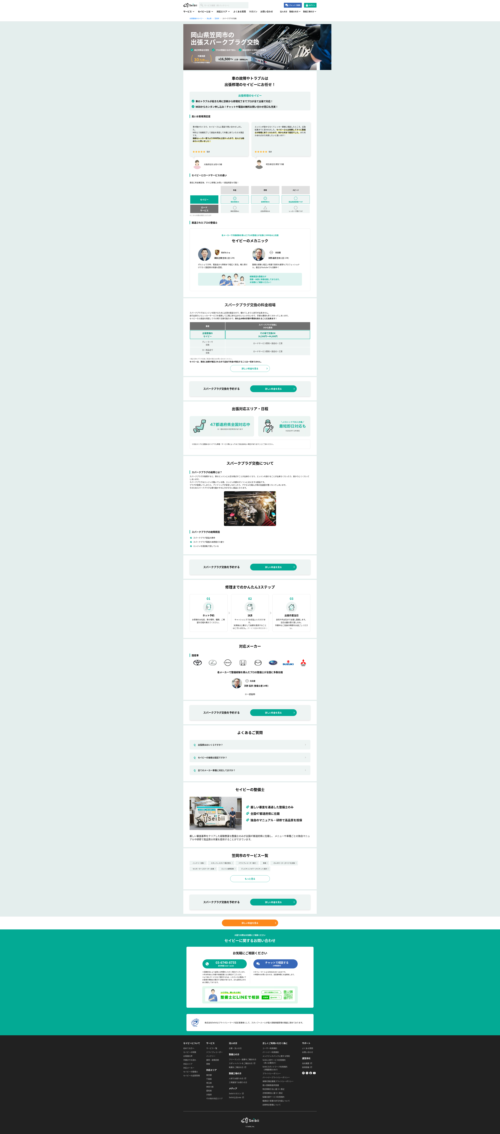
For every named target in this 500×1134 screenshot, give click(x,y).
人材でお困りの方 (236, 1078)
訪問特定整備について (271, 1104)
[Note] (303, 1073)
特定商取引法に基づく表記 (273, 1089)
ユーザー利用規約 (269, 1048)
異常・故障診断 (212, 1060)
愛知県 (209, 1090)
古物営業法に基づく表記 (272, 1093)
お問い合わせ (266, 11)
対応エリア (187, 1063)
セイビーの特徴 (189, 1052)
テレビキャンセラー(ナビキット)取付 (254, 869)
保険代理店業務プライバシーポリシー (277, 1081)
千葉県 (209, 1079)
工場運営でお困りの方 (238, 1082)
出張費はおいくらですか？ (208, 744)
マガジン (253, 11)
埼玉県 (209, 1082)
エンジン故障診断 (227, 869)
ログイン (312, 5)
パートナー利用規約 (270, 1052)
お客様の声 (187, 1056)
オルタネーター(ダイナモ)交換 (284, 863)
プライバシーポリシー (271, 1073)
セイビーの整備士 (190, 1071)
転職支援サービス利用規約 (273, 1097)
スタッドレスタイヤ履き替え (221, 863)
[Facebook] (310, 1073)
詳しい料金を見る (250, 368)
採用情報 (305, 1067)
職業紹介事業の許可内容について (276, 1100)
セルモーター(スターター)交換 (203, 869)
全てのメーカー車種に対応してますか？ (214, 770)
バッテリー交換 (198, 863)
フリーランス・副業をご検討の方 (242, 1059)
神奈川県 (210, 1086)
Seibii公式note (235, 1097)
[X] (307, 1073)
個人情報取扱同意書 (270, 1085)
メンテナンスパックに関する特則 (276, 1056)
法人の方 (283, 11)
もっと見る (250, 878)
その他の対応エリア (214, 1098)
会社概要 (305, 1063)
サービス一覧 (211, 1048)
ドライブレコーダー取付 (247, 863)
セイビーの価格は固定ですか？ (210, 757)
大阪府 (209, 1094)
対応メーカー (188, 1067)
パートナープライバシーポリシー (276, 1077)
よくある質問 (239, 11)
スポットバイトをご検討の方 (241, 1063)
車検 (264, 863)
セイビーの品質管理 (191, 1075)
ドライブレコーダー (214, 1052)
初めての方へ (188, 1048)
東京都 (209, 1075)
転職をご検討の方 (236, 1067)
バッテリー (210, 1056)
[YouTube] (314, 1073)
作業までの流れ (189, 1060)
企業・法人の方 (235, 1048)
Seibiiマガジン (235, 1093)
